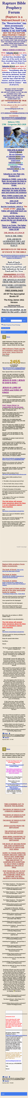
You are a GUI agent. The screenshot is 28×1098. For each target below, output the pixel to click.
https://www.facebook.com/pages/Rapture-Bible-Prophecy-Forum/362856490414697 (14, 368)
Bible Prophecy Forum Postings (11, 325)
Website (7, 737)
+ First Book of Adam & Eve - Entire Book (13, 593)
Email (6, 733)
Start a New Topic (5, 328)
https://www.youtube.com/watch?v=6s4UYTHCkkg (15, 765)
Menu (4, 318)
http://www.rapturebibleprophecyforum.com (14, 474)
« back (3, 1093)
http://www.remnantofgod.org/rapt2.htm (13, 511)
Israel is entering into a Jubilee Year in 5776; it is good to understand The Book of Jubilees (13, 584)
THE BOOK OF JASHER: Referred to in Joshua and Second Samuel (13, 576)
